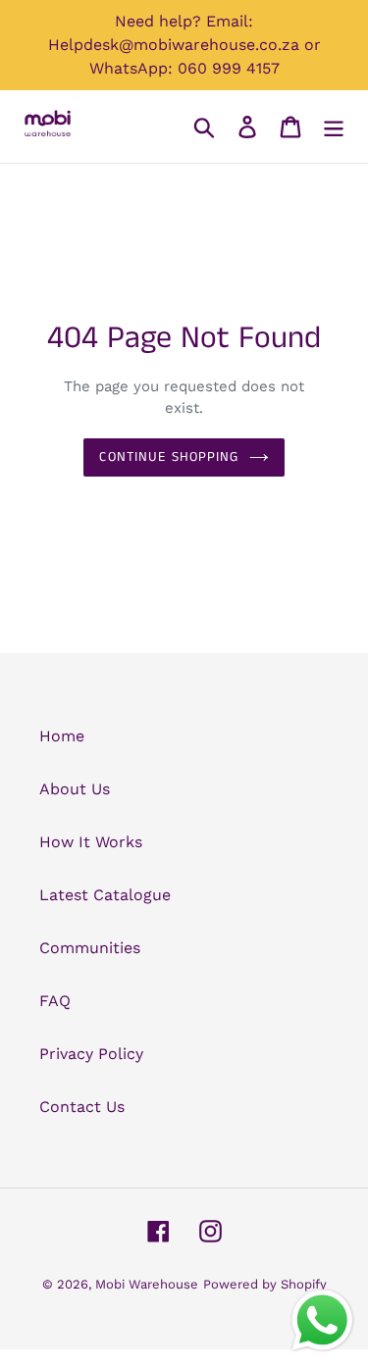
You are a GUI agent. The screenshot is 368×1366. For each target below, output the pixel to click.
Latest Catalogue (105, 894)
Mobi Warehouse (146, 1284)
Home (61, 736)
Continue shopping (168, 457)
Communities (89, 947)
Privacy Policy (91, 1053)
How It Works (90, 842)
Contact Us (82, 1106)
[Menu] (333, 127)
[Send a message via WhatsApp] (322, 1320)
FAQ (55, 1000)
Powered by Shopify (265, 1284)
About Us (74, 789)
